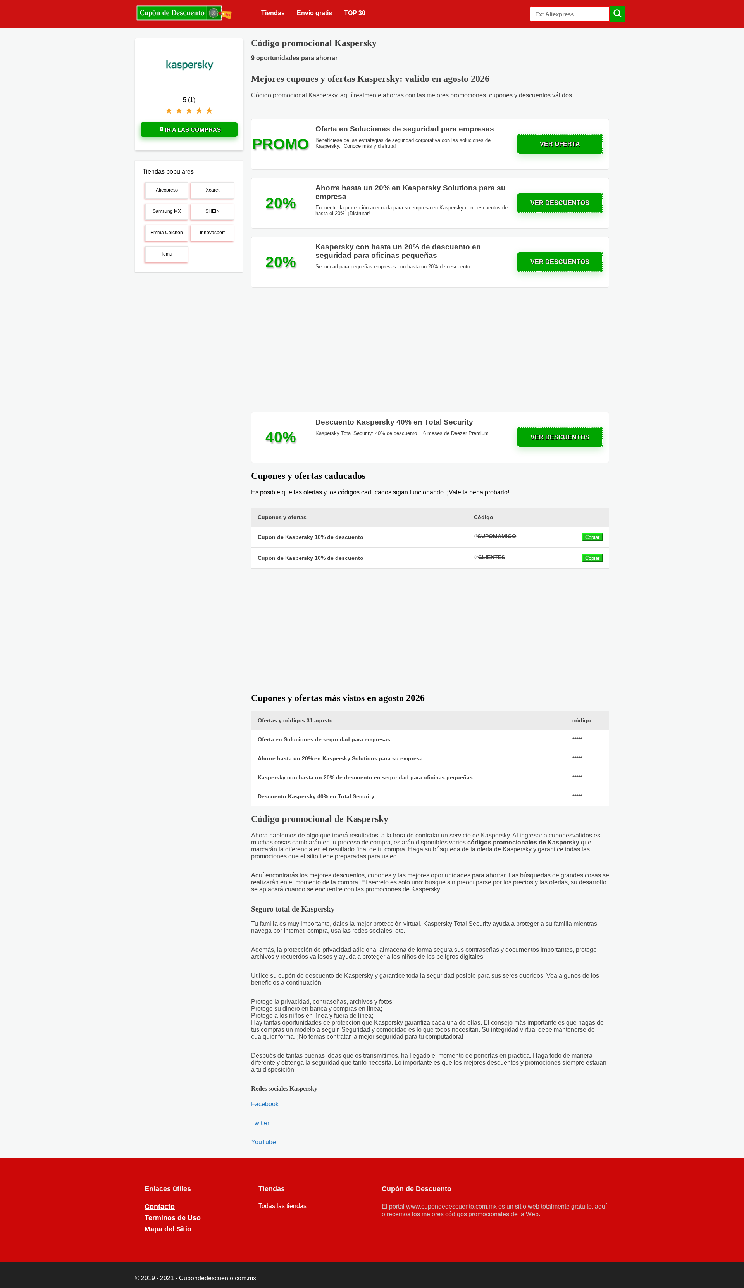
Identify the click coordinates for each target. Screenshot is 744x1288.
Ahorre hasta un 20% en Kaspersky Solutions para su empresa (340, 758)
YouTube (263, 1142)
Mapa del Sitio (168, 1229)
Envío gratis (314, 13)
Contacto (160, 1206)
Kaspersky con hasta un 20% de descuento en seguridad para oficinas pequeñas (365, 777)
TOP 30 (354, 13)
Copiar (592, 537)
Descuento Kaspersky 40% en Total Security (316, 796)
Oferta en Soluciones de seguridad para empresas (324, 739)
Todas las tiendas (282, 1206)
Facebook (265, 1104)
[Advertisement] (430, 349)
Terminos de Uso (173, 1218)
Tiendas (273, 13)
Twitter (260, 1123)
